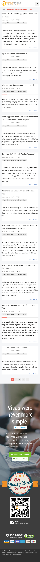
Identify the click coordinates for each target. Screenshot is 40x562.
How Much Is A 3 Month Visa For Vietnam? (18, 154)
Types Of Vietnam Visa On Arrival (14, 54)
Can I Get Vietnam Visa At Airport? (15, 348)
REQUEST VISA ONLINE (20, 454)
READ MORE (33, 48)
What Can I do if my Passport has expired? (18, 85)
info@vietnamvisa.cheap (22, 523)
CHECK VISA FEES (20, 459)
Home (3, 9)
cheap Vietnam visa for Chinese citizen (14, 23)
